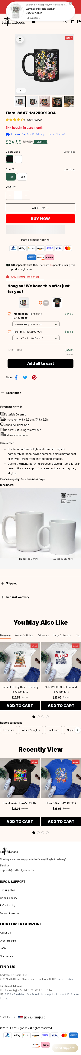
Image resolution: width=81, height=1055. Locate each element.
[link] (16, 11)
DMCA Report (7, 1017)
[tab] (34, 717)
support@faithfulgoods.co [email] (17, 870)
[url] (5, 865)
